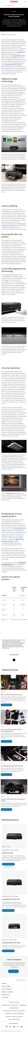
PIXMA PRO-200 (14, 589)
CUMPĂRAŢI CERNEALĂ (9, 867)
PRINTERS (14, 11)
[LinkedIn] (14, 1026)
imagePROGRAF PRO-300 (11, 899)
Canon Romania (13, 1023)
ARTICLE (3, 726)
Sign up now (13, 971)
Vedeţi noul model (8, 864)
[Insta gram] (10, 1026)
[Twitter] (17, 1026)
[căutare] (2, 2)
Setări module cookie (14, 1019)
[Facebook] (6, 1026)
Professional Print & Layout (13, 493)
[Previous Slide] (18, 595)
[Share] (14, 660)
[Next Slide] (25, 595)
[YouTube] (21, 1026)
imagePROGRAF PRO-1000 (12, 65)
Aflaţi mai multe (6, 704)
